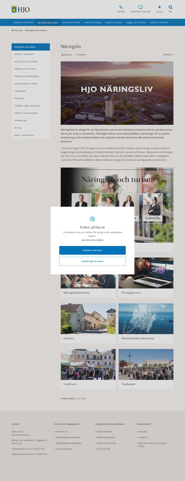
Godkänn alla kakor (92, 250)
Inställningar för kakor (93, 261)
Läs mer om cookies (92, 239)
